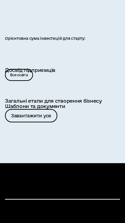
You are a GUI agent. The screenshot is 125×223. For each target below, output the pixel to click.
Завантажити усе (31, 115)
